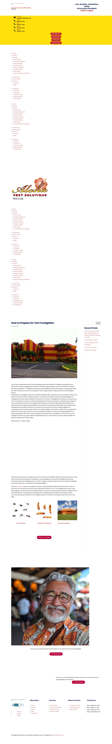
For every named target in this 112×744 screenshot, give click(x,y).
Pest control (53, 705)
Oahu (18, 19)
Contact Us (15, 88)
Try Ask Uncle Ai (56, 654)
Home (14, 53)
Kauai (18, 26)
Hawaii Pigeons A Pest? (91, 340)
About (33, 705)
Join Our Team (16, 79)
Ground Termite (18, 63)
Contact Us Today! (44, 537)
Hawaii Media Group (57, 735)
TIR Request (56, 39)
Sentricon (16, 90)
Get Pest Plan (56, 36)
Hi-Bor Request (56, 33)
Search (98, 323)
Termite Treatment (44, 523)
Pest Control (17, 59)
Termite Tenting (18, 69)
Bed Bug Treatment (19, 61)
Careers (33, 707)
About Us (15, 81)
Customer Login (56, 42)
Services (14, 57)
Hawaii (18, 29)
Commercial (15, 77)
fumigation (20, 486)
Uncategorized (15, 326)
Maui (18, 23)
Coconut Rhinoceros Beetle (21, 73)
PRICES (14, 55)
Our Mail (19, 16)
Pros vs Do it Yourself (90, 347)
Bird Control (17, 71)
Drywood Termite (19, 67)
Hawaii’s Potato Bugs (90, 350)
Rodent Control (18, 65)
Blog (15, 85)
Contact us (17, 92)
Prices (33, 709)
